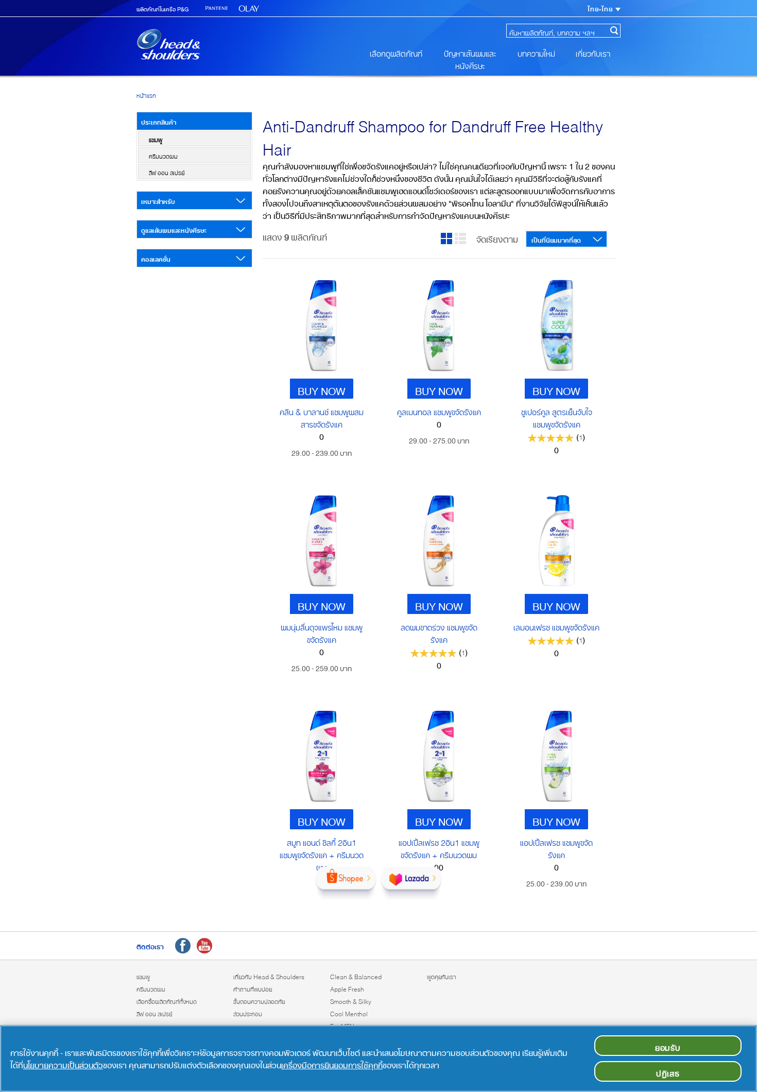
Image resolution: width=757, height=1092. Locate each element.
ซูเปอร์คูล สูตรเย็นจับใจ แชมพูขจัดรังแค (556, 416)
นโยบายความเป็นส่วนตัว (63, 1063)
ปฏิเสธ (668, 1071)
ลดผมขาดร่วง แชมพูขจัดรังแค (439, 631)
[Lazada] (411, 883)
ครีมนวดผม (163, 155)
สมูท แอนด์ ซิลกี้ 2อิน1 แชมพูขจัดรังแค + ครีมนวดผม (322, 853)
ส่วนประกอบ (247, 1012)
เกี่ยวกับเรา (593, 51)
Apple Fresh (347, 988)
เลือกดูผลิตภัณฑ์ (396, 51)
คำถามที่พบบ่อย (252, 988)
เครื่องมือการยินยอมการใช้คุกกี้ (332, 1063)
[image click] (321, 325)
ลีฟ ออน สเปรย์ (166, 171)
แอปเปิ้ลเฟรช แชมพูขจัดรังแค (556, 846)
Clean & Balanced (356, 975)
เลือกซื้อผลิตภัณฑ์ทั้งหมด (166, 1000)
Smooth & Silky (350, 1000)
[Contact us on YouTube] (204, 945)
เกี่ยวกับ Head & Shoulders (268, 975)
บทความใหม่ (536, 51)
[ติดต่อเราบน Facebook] (183, 945)
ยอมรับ (668, 1045)
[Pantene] (216, 8)
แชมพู (155, 138)
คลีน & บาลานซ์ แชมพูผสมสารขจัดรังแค (322, 416)
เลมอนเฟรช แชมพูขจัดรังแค (556, 625)
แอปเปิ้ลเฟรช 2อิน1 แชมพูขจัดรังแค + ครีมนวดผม (439, 846)
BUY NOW (322, 389)
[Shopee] (346, 883)
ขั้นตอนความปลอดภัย (259, 1000)
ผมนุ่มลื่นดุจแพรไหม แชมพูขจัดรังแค (322, 631)
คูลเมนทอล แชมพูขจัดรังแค (439, 410)
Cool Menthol (349, 1012)
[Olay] (249, 8)
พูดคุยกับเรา (441, 975)
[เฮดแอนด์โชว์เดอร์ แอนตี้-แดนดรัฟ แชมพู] (168, 44)
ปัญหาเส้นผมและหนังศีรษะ (470, 57)
